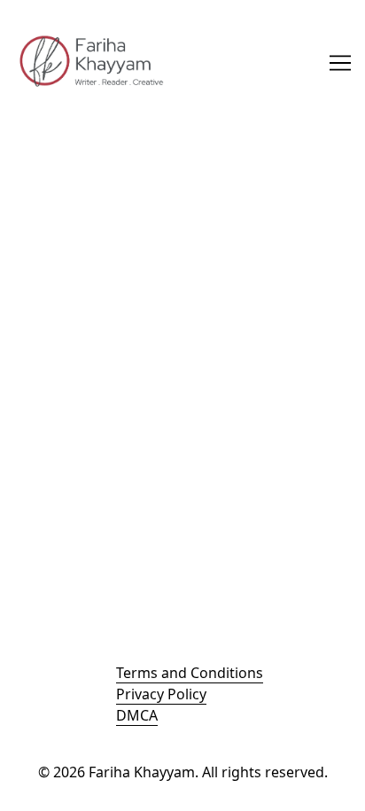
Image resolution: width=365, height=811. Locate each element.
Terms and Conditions (189, 672)
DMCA (137, 715)
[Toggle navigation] (340, 63)
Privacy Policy (161, 694)
